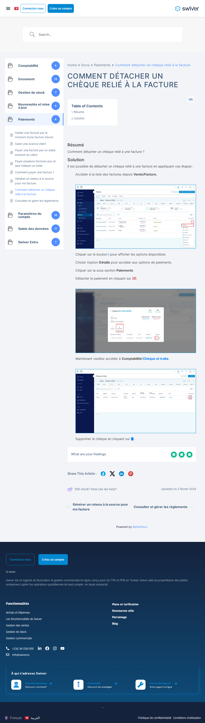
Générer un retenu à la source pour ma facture (100, 506)
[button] (8, 8)
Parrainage (119, 617)
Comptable (93, 683)
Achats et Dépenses (18, 612)
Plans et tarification (125, 604)
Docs (85, 65)
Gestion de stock (16, 631)
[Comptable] (115, 682)
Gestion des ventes (17, 625)
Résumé (79, 112)
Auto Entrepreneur (36, 683)
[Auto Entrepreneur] (50, 682)
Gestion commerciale (19, 638)
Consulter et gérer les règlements (160, 507)
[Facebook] (47, 648)
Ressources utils (123, 610)
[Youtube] (62, 648)
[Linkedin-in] (40, 648)
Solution (79, 118)
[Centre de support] (175, 682)
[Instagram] (55, 648)
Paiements (102, 65)
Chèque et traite (156, 359)
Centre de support (160, 683)
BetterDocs (140, 526)
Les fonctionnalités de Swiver (24, 619)
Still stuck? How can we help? (96, 489)
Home (72, 65)
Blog (115, 623)
